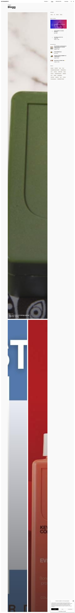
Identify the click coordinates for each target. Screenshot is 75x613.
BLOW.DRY (56, 68)
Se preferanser (70, 609)
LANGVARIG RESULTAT (58, 73)
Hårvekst (52, 73)
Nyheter (57, 14)
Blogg (10, 313)
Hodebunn (55, 71)
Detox (60, 68)
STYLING (64, 77)
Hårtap (65, 71)
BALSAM (52, 68)
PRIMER (55, 75)
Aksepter (55, 609)
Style (60, 77)
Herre (51, 71)
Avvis (62, 609)
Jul (54, 14)
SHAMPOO (57, 77)
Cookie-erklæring (61, 611)
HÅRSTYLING (60, 71)
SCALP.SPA (52, 77)
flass (63, 68)
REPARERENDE (60, 75)
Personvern (64, 611)
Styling (12, 313)
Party (51, 75)
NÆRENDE (64, 73)
